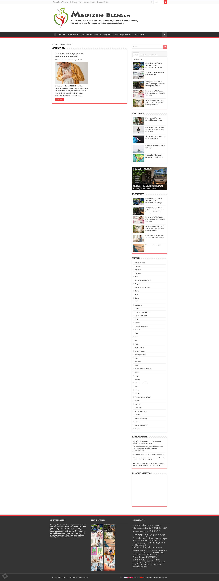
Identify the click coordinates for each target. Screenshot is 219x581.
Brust (136, 294)
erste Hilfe (163, 528)
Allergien (138, 266)
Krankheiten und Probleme (64, 60)
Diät (80, 2)
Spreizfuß (162, 562)
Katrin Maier (137, 454)
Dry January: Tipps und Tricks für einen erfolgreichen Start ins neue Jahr (154, 129)
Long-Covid (163, 550)
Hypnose (145, 543)
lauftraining (155, 550)
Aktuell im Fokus (140, 263)
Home (55, 44)
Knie (136, 358)
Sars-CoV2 (138, 408)
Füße (136, 319)
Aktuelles (62, 34)
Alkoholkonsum (144, 525)
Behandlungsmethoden (123, 34)
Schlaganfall (145, 562)
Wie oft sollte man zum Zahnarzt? (154, 454)
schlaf (157, 560)
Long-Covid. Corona (138, 553)
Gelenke (137, 323)
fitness (139, 532)
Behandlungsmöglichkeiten (142, 528)
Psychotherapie (149, 560)
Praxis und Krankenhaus (143, 397)
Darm (137, 298)
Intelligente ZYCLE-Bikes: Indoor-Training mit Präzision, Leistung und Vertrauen (155, 84)
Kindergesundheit (141, 354)
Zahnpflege (144, 566)
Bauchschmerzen (156, 525)
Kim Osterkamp (138, 447)
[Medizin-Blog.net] (96, 17)
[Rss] (152, 2)
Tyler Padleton (137, 458)
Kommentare (153, 55)
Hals (136, 333)
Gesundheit (157, 535)
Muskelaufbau (157, 553)
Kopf (136, 365)
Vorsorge (138, 415)
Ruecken (137, 404)
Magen (137, 379)
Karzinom (159, 547)
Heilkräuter (151, 540)
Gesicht (137, 330)
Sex (150, 562)
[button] (5, 576)
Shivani (135, 441)
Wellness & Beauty (89, 2)
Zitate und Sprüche (103, 2)
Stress (135, 564)
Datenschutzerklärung (160, 577)
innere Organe (140, 351)
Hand (136, 337)
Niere (137, 390)
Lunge (74, 60)
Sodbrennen (155, 562)
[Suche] (165, 2)
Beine (137, 291)
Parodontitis (145, 555)
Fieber (135, 532)
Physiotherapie (139, 557)
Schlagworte (138, 59)
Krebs (137, 372)
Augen (137, 284)
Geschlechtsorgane (141, 326)
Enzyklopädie (139, 34)
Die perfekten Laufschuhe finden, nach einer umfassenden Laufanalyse (153, 65)
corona (156, 527)
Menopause (147, 553)
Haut (136, 340)
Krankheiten (72, 34)
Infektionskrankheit (139, 545)
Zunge (137, 429)
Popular (143, 55)
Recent (136, 55)
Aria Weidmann (138, 463)
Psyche (137, 400)
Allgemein (138, 270)
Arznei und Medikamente (89, 34)
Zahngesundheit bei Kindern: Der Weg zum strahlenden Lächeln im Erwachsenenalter (148, 449)
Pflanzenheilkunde (154, 555)
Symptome (143, 564)
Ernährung (73, 2)
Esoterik (137, 308)
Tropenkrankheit (155, 564)
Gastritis (144, 532)
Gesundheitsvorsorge (157, 538)
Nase (136, 386)
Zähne (137, 422)
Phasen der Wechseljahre (153, 245)
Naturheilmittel (137, 555)
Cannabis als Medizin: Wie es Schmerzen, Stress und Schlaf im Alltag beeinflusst (154, 102)
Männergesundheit (141, 383)
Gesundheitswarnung (140, 540)
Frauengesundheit (141, 316)
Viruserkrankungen (141, 411)
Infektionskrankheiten (144, 547)
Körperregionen (105, 34)
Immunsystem (156, 542)
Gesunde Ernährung (147, 533)
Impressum (148, 577)
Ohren (137, 393)
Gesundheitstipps (140, 538)
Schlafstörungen (137, 562)
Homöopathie (139, 347)
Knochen (138, 362)
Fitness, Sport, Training (60, 2)
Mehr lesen (59, 99)
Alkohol (135, 525)
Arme (137, 277)
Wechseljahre (136, 566)
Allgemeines (139, 273)
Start (55, 34)
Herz (136, 344)
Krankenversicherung (139, 550)
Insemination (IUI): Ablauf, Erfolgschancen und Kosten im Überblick (155, 93)
